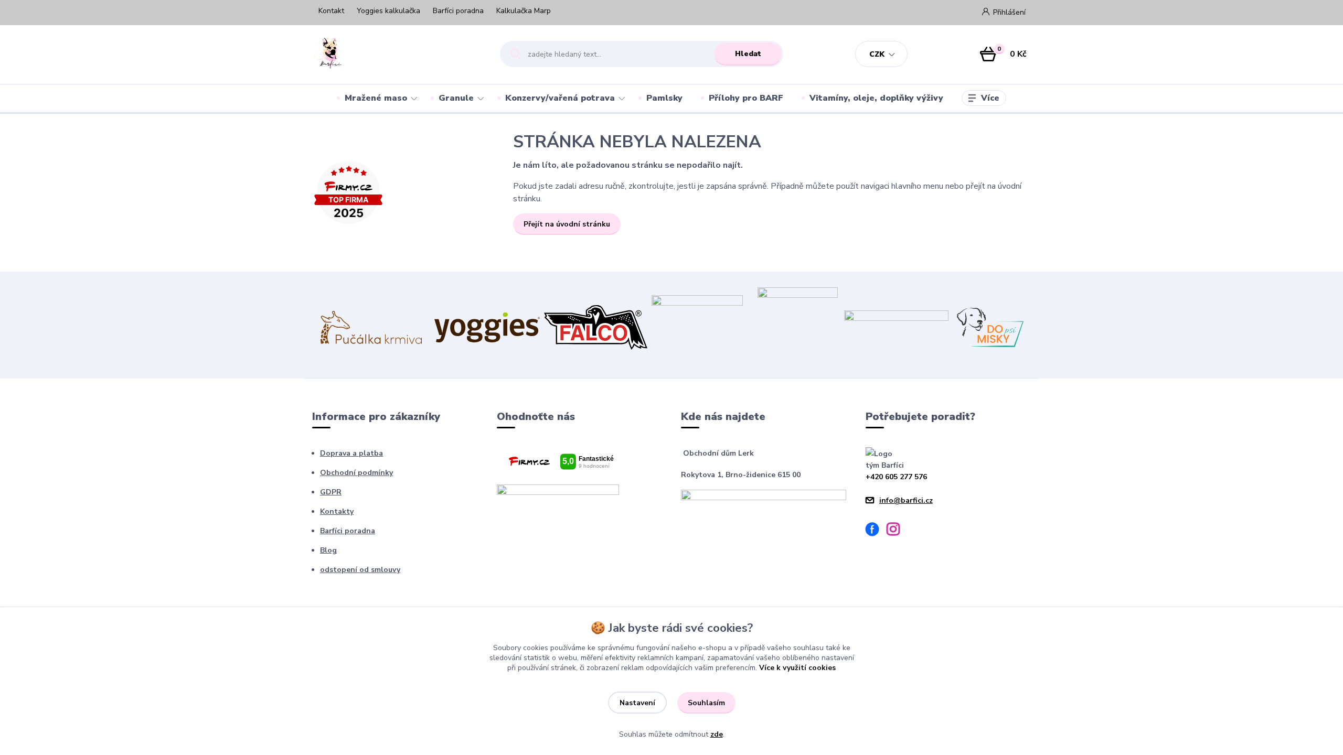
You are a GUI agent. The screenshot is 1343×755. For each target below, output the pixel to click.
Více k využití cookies (797, 668)
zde (716, 734)
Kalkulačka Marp (523, 11)
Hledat (748, 54)
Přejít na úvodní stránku (567, 224)
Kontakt (331, 11)
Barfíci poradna (458, 11)
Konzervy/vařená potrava (560, 98)
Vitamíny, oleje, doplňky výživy (876, 98)
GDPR (331, 492)
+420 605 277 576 (896, 477)
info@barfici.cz (906, 500)
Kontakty (337, 511)
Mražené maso (376, 98)
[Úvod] (397, 54)
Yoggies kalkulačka (388, 11)
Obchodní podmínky (356, 473)
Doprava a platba (351, 453)
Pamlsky (664, 98)
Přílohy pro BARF (746, 98)
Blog (328, 550)
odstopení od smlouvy (360, 570)
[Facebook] (876, 531)
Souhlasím (706, 703)
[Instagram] (897, 531)
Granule (456, 98)
